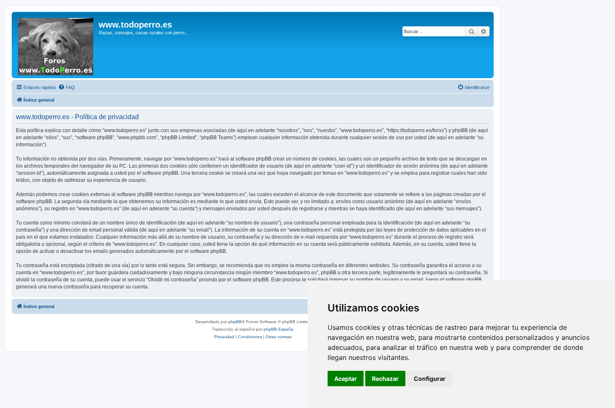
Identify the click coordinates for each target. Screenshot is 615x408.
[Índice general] (56, 45)
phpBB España (278, 329)
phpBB (235, 321)
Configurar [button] (430, 378)
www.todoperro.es (135, 24)
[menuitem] (66, 87)
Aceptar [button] (345, 378)
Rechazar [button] (385, 378)
